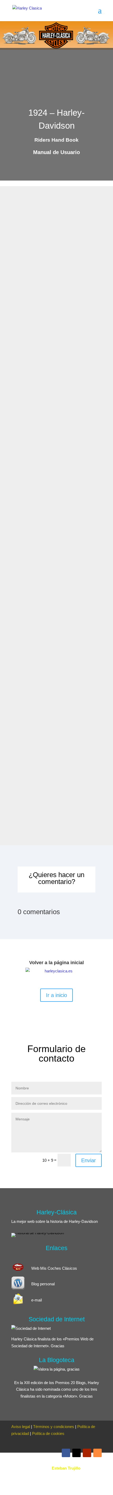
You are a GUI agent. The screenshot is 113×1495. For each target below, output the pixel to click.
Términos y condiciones (53, 1426)
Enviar (88, 1160)
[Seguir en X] (76, 1453)
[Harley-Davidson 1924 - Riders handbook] (55, 270)
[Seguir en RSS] (97, 1453)
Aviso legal (20, 1426)
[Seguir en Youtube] (87, 1453)
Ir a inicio (56, 995)
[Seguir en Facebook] (66, 1453)
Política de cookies (48, 1433)
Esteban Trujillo (66, 1468)
